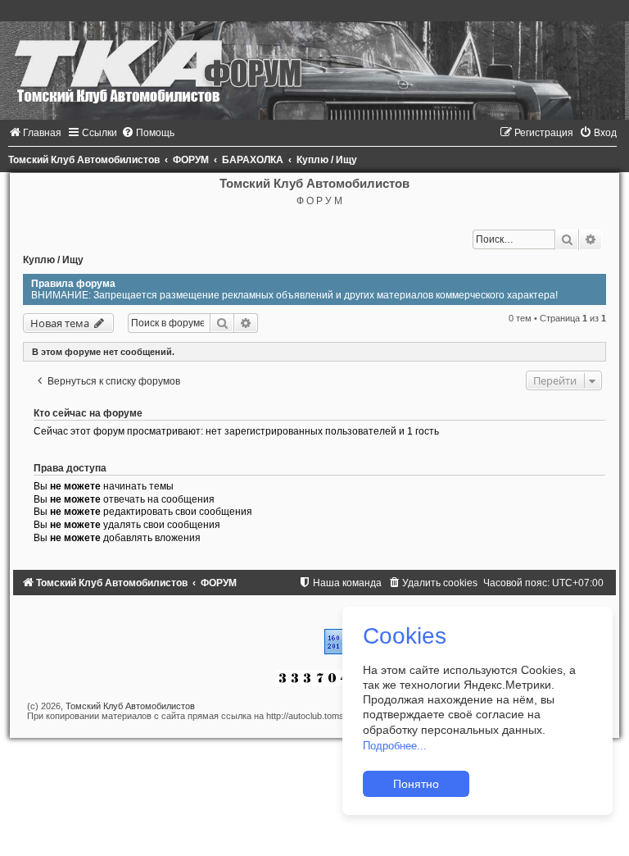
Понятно (416, 783)
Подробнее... (395, 746)
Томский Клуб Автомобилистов (130, 706)
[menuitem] (34, 133)
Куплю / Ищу (53, 260)
